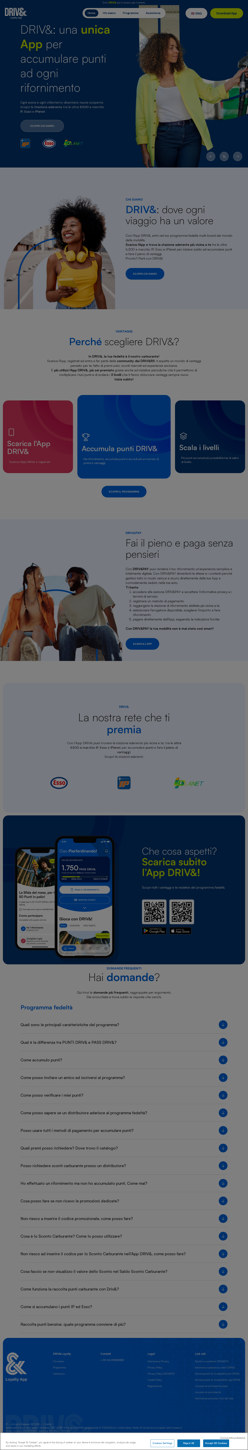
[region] (124, 1441)
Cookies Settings (162, 1443)
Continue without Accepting (232, 1437)
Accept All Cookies (216, 1443)
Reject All (188, 1443)
